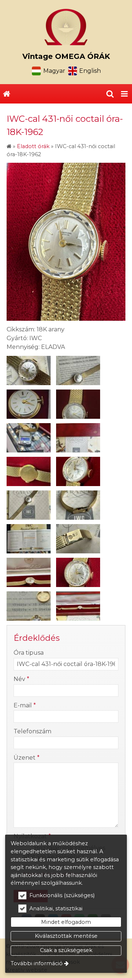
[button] (124, 94)
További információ (37, 963)
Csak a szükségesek (66, 950)
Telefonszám (32, 731)
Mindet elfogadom (66, 922)
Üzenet (27, 757)
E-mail (25, 705)
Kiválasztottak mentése (66, 936)
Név (21, 679)
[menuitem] (6, 94)
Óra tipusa (29, 652)
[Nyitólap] (66, 27)
